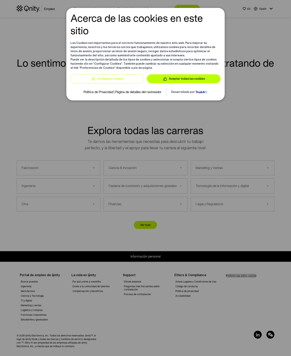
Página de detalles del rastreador (138, 92)
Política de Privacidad (98, 92)
